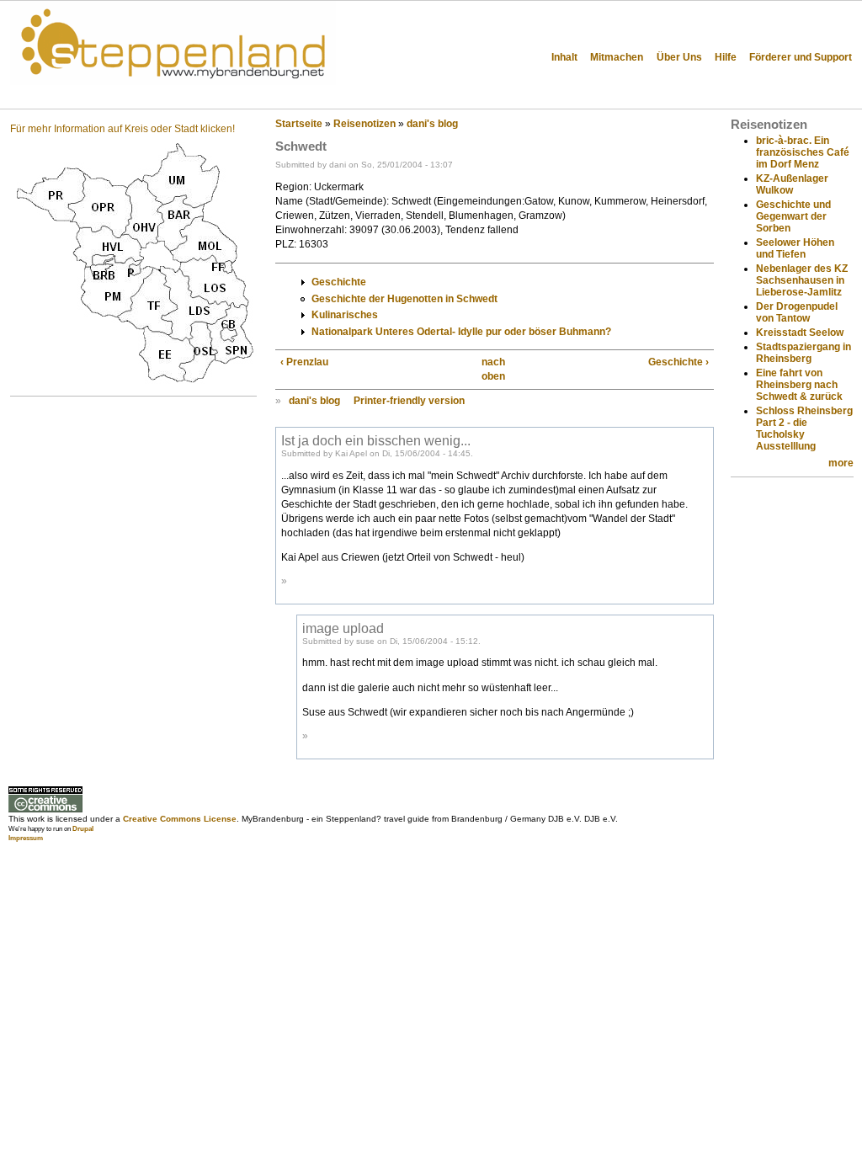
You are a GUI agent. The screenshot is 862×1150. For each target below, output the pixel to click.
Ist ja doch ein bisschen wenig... (376, 440)
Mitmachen (616, 57)
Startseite (298, 124)
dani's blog (432, 124)
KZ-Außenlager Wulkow (792, 184)
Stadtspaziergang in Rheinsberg (803, 353)
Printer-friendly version (409, 401)
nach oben (490, 369)
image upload (343, 628)
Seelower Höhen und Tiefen (795, 248)
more (841, 463)
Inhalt (564, 57)
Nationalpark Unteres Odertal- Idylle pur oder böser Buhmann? (461, 332)
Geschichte (338, 282)
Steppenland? (67, 96)
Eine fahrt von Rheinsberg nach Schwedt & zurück (799, 384)
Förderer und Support (800, 57)
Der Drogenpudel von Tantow (797, 312)
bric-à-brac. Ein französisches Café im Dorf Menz (802, 152)
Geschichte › (678, 362)
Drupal (82, 829)
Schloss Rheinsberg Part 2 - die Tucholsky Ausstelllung (804, 428)
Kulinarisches (344, 315)
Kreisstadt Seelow (799, 332)
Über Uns (679, 57)
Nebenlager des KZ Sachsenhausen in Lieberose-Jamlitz (802, 280)
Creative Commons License (180, 818)
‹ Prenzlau (304, 362)
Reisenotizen (364, 124)
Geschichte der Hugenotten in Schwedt (404, 299)
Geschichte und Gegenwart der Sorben (793, 216)
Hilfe (726, 57)
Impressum (25, 838)
